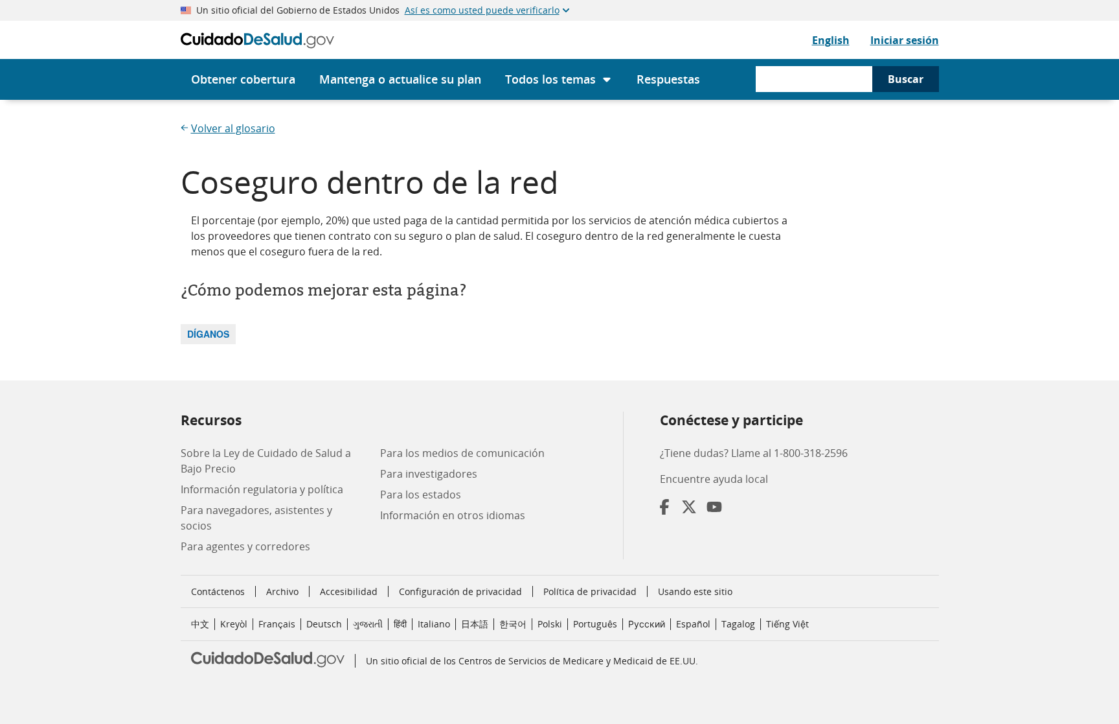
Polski (549, 624)
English (831, 40)
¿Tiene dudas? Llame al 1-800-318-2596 (754, 453)
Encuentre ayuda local (714, 479)
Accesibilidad (349, 591)
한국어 (512, 624)
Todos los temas (550, 79)
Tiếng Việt (787, 624)
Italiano (434, 624)
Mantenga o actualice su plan (400, 79)
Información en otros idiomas (452, 515)
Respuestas (668, 79)
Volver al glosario (233, 128)
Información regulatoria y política (262, 489)
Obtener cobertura (243, 79)
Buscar (905, 79)
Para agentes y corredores (245, 546)
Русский (646, 624)
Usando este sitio (695, 591)
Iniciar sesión (904, 40)
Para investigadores (428, 474)
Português (595, 624)
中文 (200, 624)
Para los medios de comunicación (462, 453)
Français (276, 624)
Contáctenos (218, 591)
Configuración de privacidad (460, 592)
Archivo (282, 591)
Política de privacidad (590, 591)
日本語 (474, 624)
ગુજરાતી (368, 624)
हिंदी (400, 624)
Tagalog (738, 624)
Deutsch (324, 624)
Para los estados (420, 494)
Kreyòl (233, 624)
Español (693, 624)
